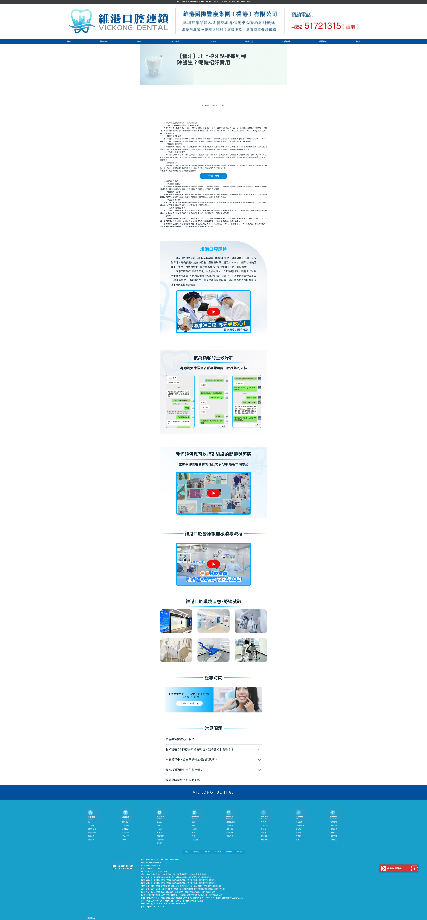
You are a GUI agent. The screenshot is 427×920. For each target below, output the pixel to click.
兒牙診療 (333, 840)
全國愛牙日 (230, 822)
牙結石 (298, 832)
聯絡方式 (239, 852)
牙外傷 (332, 832)
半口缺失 (91, 836)
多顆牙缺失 (92, 832)
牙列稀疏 (125, 829)
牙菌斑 (298, 836)
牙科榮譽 (218, 852)
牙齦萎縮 (264, 840)
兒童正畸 (333, 825)
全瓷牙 (159, 829)
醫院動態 (249, 41)
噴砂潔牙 (299, 829)
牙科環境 (207, 852)
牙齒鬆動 (264, 836)
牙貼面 (159, 843)
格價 (358, 41)
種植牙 (140, 41)
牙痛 (193, 836)
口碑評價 (212, 41)
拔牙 (193, 832)
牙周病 (263, 832)
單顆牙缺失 (92, 829)
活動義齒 (160, 840)
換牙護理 (333, 836)
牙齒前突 (125, 836)
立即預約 (213, 176)
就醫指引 (323, 41)
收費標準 (286, 41)
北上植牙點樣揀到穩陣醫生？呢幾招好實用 (180, 123)
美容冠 (159, 822)
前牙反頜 (125, 832)
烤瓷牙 (159, 825)
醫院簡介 (104, 41)
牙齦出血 (264, 825)
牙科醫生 (176, 41)
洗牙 (297, 840)
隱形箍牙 (125, 822)
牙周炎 (263, 822)
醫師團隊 (229, 852)
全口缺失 (91, 840)
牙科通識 (229, 829)
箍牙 (124, 840)
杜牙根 (194, 829)
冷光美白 (299, 822)
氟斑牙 (159, 832)
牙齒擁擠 (125, 825)
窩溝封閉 (333, 829)
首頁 (69, 41)
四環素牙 (160, 836)
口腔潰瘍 (195, 840)
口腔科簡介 (196, 852)
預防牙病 (229, 836)
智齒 (193, 825)
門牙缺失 (91, 825)
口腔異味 (229, 832)
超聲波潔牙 (300, 825)
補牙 (193, 822)
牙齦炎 (263, 829)
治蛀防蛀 (333, 822)
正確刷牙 (229, 825)
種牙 (224, 105)
